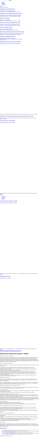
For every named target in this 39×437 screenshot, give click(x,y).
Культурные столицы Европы (10, 433)
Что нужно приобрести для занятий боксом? (7, 120)
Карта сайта (4, 4)
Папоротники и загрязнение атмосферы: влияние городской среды (11, 350)
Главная (3, 2)
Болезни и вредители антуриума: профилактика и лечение (10, 22)
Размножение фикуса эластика (5, 276)
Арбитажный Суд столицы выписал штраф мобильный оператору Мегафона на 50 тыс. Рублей (16, 116)
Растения (3, 198)
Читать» (18, 11)
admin (12, 355)
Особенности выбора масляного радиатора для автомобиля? (10, 41)
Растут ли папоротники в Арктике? (6, 27)
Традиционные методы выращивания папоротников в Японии (11, 13)
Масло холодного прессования (10, 431)
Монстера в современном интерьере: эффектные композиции (10, 351)
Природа (3, 3)
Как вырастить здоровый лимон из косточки (8, 36)
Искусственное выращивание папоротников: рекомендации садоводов (12, 31)
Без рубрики (4, 196)
